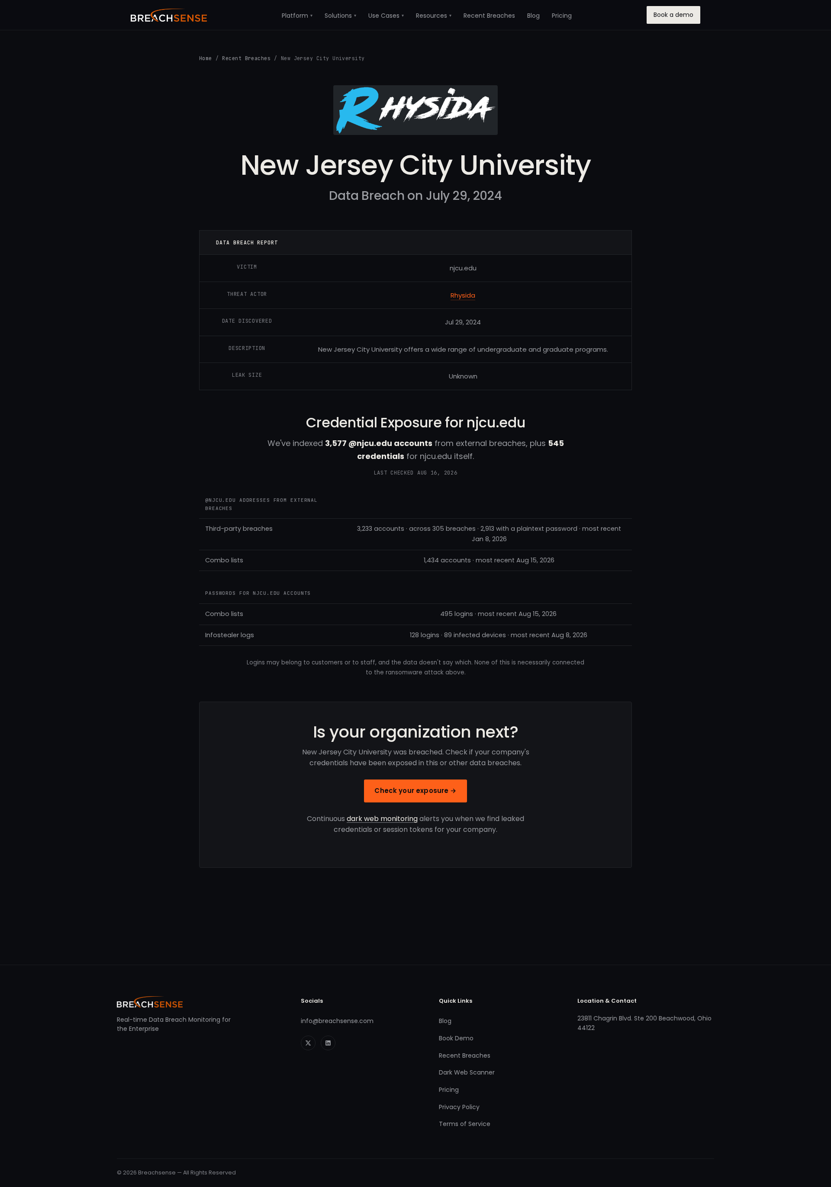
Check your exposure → (415, 790)
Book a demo (673, 14)
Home (205, 58)
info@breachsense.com (337, 1021)
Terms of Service (464, 1124)
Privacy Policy (459, 1107)
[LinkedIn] (328, 1043)
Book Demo (456, 1038)
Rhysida (463, 295)
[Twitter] (308, 1043)
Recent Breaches (489, 15)
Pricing (562, 15)
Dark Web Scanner (467, 1072)
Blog (533, 15)
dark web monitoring (382, 819)
